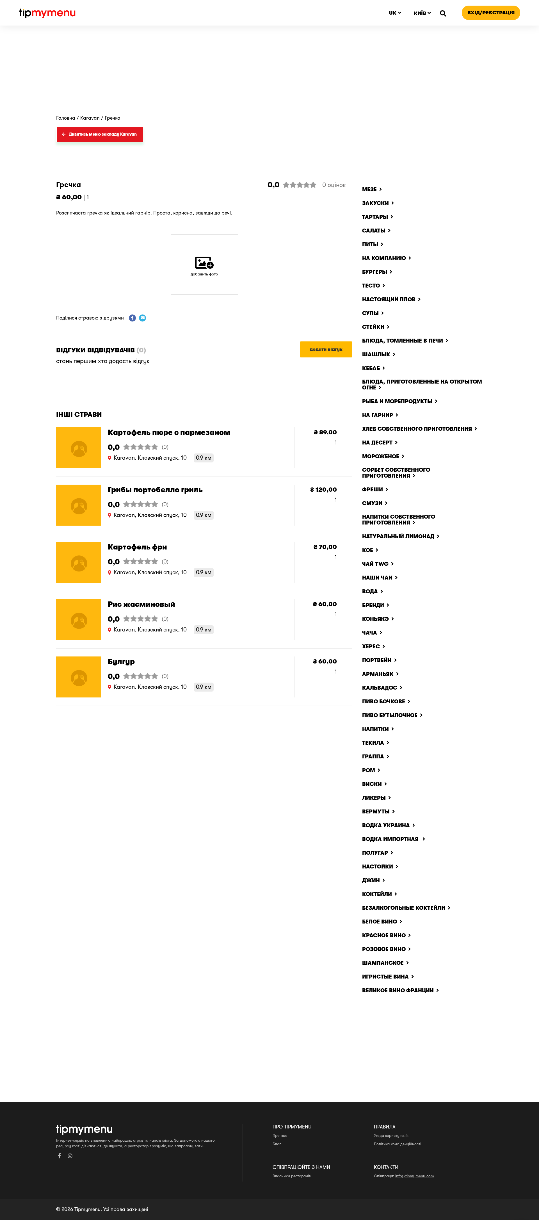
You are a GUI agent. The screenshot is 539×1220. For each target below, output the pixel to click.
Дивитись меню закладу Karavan (103, 134)
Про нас (280, 1135)
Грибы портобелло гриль (155, 490)
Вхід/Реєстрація (491, 12)
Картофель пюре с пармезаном (169, 432)
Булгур (121, 662)
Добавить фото (204, 274)
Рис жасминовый (141, 604)
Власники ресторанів (292, 1176)
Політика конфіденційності (397, 1144)
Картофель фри (137, 547)
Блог (277, 1144)
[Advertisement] (269, 73)
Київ (420, 13)
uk (392, 13)
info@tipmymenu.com (414, 1176)
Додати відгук (326, 349)
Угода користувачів (391, 1135)
